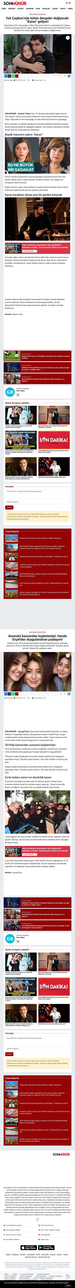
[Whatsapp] (37, 1219)
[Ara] (67, 3)
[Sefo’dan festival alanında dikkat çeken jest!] (54, 466)
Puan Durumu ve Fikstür (13, 1235)
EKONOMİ (29, 9)
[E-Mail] (18, 395)
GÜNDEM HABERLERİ (43, 1274)
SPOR (38, 9)
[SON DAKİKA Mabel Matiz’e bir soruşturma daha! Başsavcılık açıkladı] (54, 440)
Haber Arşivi (45, 1239)
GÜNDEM (11, 9)
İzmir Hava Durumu (47, 1225)
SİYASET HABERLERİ (10, 1276)
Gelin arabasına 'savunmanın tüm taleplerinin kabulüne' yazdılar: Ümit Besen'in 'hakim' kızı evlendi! (19, 452)
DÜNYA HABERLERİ (9, 1278)
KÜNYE (6, 1274)
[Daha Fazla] (16, 76)
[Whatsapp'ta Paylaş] (13, 76)
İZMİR (3, 9)
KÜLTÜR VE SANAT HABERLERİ (28, 1280)
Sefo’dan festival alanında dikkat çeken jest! (52, 477)
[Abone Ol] (69, 76)
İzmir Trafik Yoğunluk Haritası (50, 1230)
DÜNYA (63, 9)
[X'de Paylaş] (9, 76)
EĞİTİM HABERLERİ (9, 1280)
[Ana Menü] (70, 3)
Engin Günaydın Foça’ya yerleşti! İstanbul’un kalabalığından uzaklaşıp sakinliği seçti (19, 478)
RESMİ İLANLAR (31, 1257)
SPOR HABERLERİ (41, 1276)
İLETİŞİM (14, 1274)
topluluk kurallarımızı (24, 514)
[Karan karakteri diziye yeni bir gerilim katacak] (37, 219)
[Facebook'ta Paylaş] (5, 76)
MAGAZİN (46, 9)
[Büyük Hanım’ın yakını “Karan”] (37, 155)
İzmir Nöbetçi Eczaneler (14, 1225)
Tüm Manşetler (45, 1235)
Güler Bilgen (9, 80)
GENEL (70, 9)
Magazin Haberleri (37, 14)
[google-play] (46, 1248)
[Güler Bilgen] (10, 392)
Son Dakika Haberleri (12, 1239)
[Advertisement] (37, 96)
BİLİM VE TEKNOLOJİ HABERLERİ (43, 1278)
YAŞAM (55, 9)
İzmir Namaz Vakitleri (13, 1230)
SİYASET (20, 9)
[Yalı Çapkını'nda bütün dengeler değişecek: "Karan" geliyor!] (37, 54)
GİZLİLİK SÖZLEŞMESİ (27, 1274)
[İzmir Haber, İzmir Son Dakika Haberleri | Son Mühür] (15, 3)
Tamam (68, 1285)
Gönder (9, 507)
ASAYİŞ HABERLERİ (24, 1278)
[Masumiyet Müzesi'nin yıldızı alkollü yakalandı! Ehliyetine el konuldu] (54, 415)
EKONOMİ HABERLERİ (26, 1276)
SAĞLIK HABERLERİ (46, 1280)
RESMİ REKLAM (44, 1257)
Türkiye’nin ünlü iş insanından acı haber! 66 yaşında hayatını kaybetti (18, 426)
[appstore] (28, 1248)
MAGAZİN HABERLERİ (56, 1276)
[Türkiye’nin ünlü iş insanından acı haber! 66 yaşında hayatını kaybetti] (21, 415)
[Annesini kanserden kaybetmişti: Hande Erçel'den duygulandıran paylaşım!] (37, 671)
